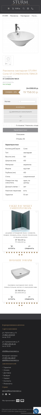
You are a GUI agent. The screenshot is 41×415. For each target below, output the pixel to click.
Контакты (7, 381)
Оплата (6, 370)
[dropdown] (9, 8)
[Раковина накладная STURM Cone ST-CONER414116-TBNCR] (8, 60)
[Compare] (20, 121)
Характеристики (20, 130)
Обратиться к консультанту (21, 112)
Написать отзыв (31, 125)
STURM (5, 16)
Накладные (25, 16)
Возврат (6, 376)
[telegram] (6, 394)
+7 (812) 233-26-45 (9, 344)
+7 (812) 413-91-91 (8, 335)
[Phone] (32, 8)
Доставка (7, 373)
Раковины (14, 16)
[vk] (9, 394)
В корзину (20, 107)
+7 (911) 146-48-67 (8, 358)
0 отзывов (20, 125)
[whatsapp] (3, 394)
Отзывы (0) (20, 139)
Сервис (6, 378)
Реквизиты (7, 384)
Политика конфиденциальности (30, 413)
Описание (20, 134)
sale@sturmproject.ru (10, 360)
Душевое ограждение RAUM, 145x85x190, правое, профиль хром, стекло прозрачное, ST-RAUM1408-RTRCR (20, 235)
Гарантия (7, 367)
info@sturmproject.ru (10, 351)
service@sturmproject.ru (11, 391)
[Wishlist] (20, 117)
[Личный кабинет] (28, 8)
